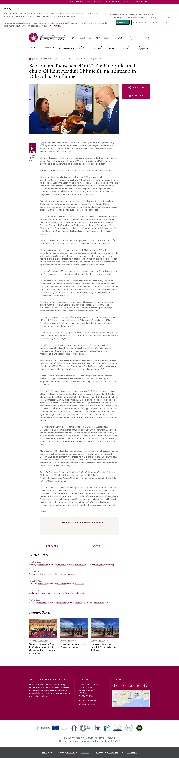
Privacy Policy (54, 26)
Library (99, 2)
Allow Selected (160, 22)
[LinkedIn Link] (138, 685)
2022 (90, 59)
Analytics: (155, 17)
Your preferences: (136, 17)
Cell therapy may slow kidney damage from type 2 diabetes (56, 593)
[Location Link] (131, 705)
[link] (52, 728)
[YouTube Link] (130, 685)
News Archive (80, 59)
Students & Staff (141, 2)
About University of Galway (46, 59)
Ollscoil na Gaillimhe (81, 2)
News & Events (66, 59)
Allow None (141, 22)
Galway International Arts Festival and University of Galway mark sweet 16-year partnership (71, 565)
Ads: (168, 17)
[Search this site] (147, 38)
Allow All (123, 22)
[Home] (30, 59)
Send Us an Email (90, 705)
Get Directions (89, 701)
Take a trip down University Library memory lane (52, 574)
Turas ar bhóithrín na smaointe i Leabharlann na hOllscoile (56, 584)
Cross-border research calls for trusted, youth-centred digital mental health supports (68, 603)
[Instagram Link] (115, 685)
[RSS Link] (145, 685)
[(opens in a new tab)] (52, 730)
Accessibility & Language (118, 2)
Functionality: (116, 17)
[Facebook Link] (123, 685)
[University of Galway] (47, 37)
